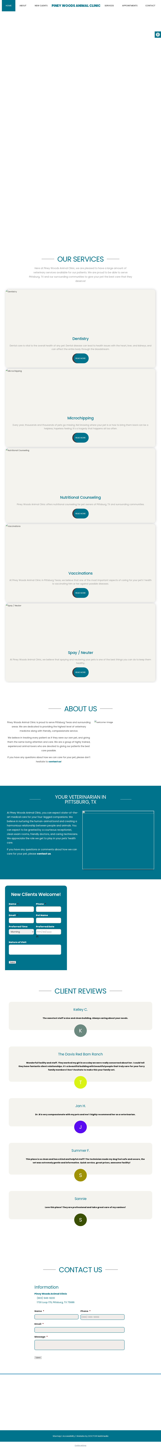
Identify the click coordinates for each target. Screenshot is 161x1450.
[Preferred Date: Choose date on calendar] (37, 936)
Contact (150, 5)
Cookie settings (80, 1445)
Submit (12, 962)
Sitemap (57, 1436)
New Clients (41, 5)
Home (9, 5)
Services (109, 5)
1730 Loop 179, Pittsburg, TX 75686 (55, 1302)
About (22, 5)
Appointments (129, 5)
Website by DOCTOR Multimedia (92, 1436)
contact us (55, 761)
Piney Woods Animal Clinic (76, 5)
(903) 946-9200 (46, 1298)
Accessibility (69, 1436)
